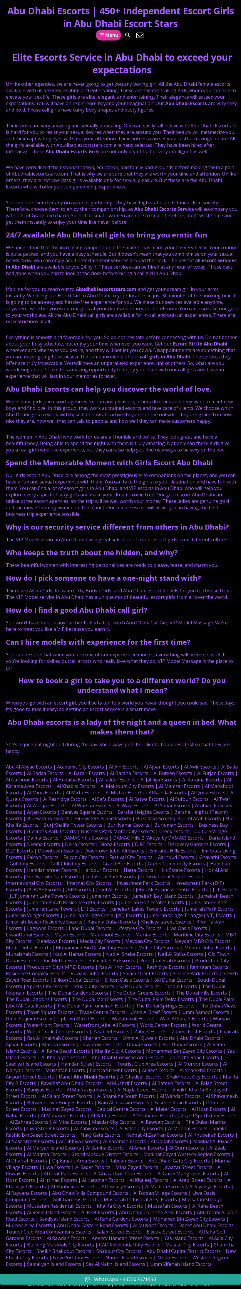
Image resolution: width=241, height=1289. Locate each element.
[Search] (128, 35)
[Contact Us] (140, 35)
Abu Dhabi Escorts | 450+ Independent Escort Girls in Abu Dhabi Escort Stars (120, 17)
